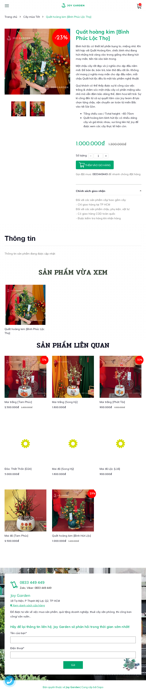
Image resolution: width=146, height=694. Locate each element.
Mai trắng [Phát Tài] (112, 402)
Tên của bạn (18, 633)
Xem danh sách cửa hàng (28, 605)
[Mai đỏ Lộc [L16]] (120, 444)
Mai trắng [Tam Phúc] (18, 402)
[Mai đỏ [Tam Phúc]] (25, 510)
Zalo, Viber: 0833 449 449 (35, 588)
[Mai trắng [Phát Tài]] (120, 377)
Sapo (100, 687)
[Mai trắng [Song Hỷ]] (73, 377)
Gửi (73, 665)
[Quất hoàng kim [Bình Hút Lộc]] (73, 510)
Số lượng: (81, 155)
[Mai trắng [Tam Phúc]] (25, 377)
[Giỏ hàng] (139, 7)
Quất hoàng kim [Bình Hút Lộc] (71, 535)
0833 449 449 (32, 582)
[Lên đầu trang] (135, 684)
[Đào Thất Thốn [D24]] (25, 444)
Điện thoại (17, 648)
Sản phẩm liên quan (73, 345)
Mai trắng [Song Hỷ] (65, 402)
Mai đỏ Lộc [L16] (110, 469)
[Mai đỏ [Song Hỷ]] (73, 444)
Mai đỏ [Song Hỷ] (63, 469)
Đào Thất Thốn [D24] (18, 469)
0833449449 (100, 174)
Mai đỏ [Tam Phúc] (16, 535)
